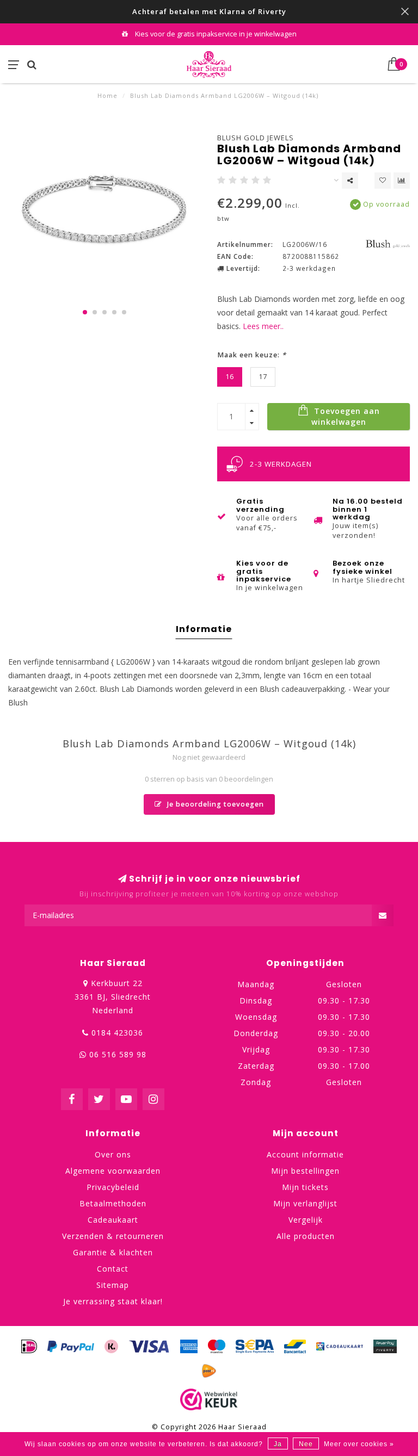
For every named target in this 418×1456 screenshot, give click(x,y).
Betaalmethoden (112, 1203)
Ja (278, 1444)
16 (229, 376)
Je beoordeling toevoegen (214, 804)
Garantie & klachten (113, 1252)
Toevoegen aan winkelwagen (345, 416)
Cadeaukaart (113, 1220)
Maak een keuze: (251, 355)
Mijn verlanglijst (305, 1203)
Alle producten (305, 1236)
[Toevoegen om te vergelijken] (402, 180)
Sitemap (112, 1285)
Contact (112, 1268)
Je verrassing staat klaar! (113, 1301)
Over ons (113, 1154)
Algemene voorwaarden (113, 1171)
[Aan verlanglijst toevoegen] (382, 180)
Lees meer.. (263, 326)
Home (107, 95)
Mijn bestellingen (305, 1171)
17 (263, 376)
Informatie (204, 629)
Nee (306, 1444)
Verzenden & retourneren (113, 1236)
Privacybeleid (113, 1187)
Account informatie (305, 1154)
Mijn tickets (305, 1187)
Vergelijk (305, 1220)
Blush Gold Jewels (255, 137)
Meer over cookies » (359, 1444)
